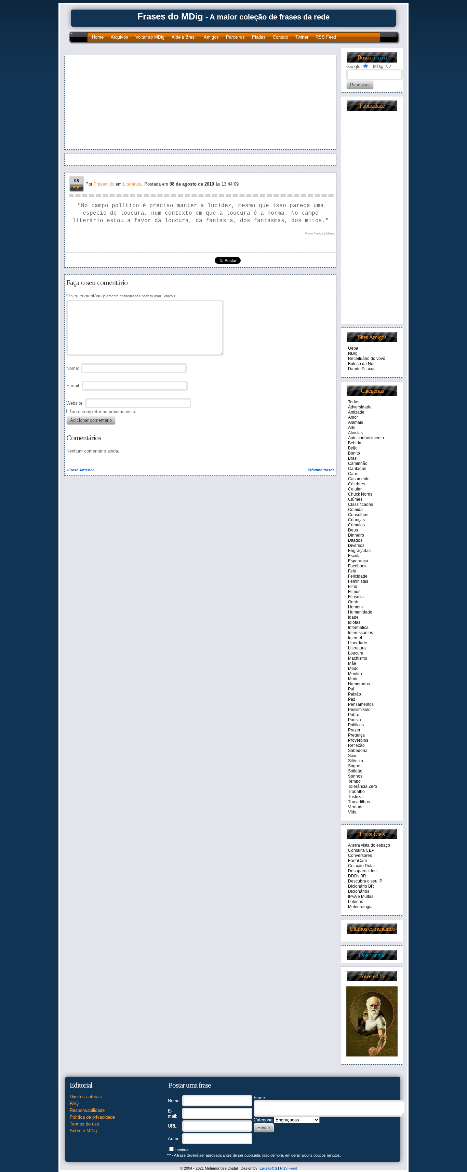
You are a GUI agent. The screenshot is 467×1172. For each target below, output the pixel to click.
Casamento (359, 478)
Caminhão (358, 463)
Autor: (174, 1138)
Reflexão (356, 745)
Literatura (132, 184)
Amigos (211, 37)
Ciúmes (355, 499)
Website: (75, 403)
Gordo (354, 602)
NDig (353, 353)
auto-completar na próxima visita (104, 411)
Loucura (355, 653)
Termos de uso (84, 1124)
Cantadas (357, 468)
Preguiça (356, 735)
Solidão (355, 771)
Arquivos (119, 37)
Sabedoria (358, 750)
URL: (173, 1126)
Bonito (354, 453)
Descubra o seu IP (365, 881)
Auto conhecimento (366, 437)
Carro (353, 473)
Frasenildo (104, 184)
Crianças (356, 519)
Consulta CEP (361, 850)
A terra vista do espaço (369, 845)
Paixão (354, 694)
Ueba (353, 348)
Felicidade (358, 576)
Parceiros (235, 37)
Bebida (354, 443)
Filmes (354, 591)
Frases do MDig (170, 16)
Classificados (360, 504)
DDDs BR (357, 876)
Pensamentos (361, 704)
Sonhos (355, 776)
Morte (353, 678)
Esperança (358, 560)
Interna (379, 57)
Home (98, 37)
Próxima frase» (321, 470)
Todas (353, 402)
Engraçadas (359, 550)
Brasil (353, 458)
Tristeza (355, 796)
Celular (355, 489)
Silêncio (355, 760)
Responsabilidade (87, 1110)
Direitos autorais (86, 1096)
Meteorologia (360, 906)
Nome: (174, 1100)
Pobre (353, 714)
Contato (280, 37)
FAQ (74, 1103)
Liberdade (357, 643)
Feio (352, 571)
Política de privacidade (92, 1117)
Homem (355, 607)
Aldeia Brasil (184, 37)
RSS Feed (326, 37)
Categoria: (264, 1119)
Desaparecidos (362, 870)
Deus (353, 530)
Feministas (358, 581)
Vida (352, 812)
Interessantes (360, 632)
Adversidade (360, 407)
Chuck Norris (360, 494)
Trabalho (356, 791)
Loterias (355, 901)
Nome (72, 368)
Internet (355, 637)
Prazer (354, 730)
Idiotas (354, 622)
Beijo (353, 448)
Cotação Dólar (361, 865)
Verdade (356, 807)
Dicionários (358, 891)
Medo (353, 668)
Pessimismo (359, 709)
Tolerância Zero (362, 786)
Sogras (354, 766)
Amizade (356, 412)
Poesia (354, 719)
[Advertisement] (133, 102)
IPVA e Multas (360, 896)
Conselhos (358, 514)
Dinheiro (356, 535)
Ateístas (355, 432)
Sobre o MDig (83, 1130)
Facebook (357, 566)
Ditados (355, 540)
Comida (355, 509)
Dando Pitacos (361, 368)
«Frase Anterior (80, 470)
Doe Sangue (372, 955)
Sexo (353, 755)
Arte (352, 427)
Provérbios (358, 740)
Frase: (260, 1097)
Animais (355, 422)
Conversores (360, 855)
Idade (353, 617)
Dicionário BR (361, 886)
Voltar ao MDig (149, 37)
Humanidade (360, 612)
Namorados (359, 684)
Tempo (354, 781)
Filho (352, 586)
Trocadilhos (359, 801)
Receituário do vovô (366, 358)
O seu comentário (121, 295)
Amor (353, 417)
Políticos (356, 725)
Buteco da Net (361, 363)
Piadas (259, 37)
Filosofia (356, 596)
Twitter (301, 37)
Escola (354, 555)
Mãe (352, 663)
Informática (358, 627)
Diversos (356, 545)
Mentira (355, 673)
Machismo (357, 658)
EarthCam (357, 860)
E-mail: (73, 385)
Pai (351, 689)
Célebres (356, 484)
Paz (351, 699)
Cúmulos (356, 525)
